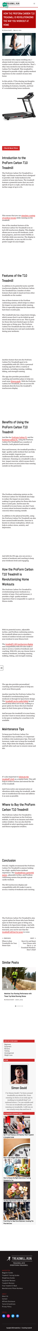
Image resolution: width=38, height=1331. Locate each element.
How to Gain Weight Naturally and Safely (15, 1158)
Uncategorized (9, 1053)
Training (6, 1051)
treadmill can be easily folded (16, 701)
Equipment (7, 1046)
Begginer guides (7, 1273)
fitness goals (16, 381)
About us (5, 1296)
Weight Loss (8, 1055)
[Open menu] (34, 3)
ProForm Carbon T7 (19, 437)
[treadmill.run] (11, 3)
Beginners (7, 1044)
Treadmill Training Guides (10, 1275)
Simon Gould (8, 30)
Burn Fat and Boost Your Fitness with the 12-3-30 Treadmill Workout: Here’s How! (28, 944)
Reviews (7, 1049)
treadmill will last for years (12, 932)
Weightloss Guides (8, 1278)
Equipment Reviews (8, 1280)
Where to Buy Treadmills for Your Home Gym (9, 942)
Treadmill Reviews (8, 1283)
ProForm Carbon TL (10, 440)
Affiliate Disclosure (8, 1301)
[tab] (15, 1006)
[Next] (32, 986)
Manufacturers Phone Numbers (12, 1288)
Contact (4, 1299)
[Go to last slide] (5, 986)
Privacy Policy (6, 1307)
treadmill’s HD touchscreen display (19, 644)
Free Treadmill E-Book (9, 1286)
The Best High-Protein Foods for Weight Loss (17, 1201)
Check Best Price (11, 148)
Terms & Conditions (8, 1304)
